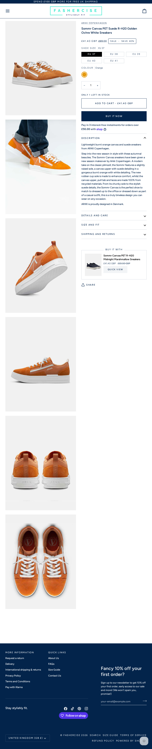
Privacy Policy (13, 675)
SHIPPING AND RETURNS (98, 234)
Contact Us (54, 675)
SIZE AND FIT (90, 224)
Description (90, 138)
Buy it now (114, 116)
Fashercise (71, 735)
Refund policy (103, 740)
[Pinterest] (79, 708)
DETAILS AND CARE (94, 215)
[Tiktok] (72, 708)
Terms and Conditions (17, 681)
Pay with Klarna (14, 687)
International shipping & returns (23, 669)
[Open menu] (10, 11)
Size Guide (54, 669)
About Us (53, 658)
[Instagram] (86, 708)
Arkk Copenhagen (94, 23)
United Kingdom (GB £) (26, 738)
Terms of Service (133, 735)
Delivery (9, 663)
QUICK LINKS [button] (57, 652)
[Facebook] (65, 708)
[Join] (144, 701)
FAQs (51, 663)
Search (95, 735)
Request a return (14, 658)
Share (90, 284)
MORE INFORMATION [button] (19, 652)
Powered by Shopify (131, 740)
